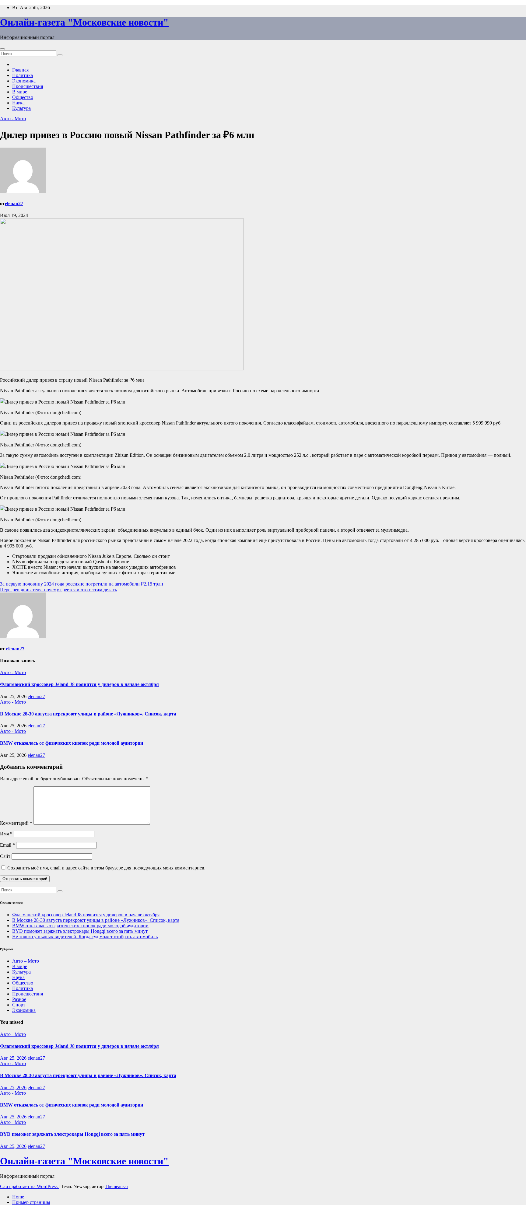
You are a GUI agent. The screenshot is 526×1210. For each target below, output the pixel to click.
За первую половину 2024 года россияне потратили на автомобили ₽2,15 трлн (81, 583)
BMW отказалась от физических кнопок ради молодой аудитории (71, 743)
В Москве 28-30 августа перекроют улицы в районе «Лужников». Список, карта (88, 713)
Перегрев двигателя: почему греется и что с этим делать (58, 589)
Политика (22, 75)
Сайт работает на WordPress (29, 1186)
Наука (18, 102)
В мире (19, 91)
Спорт (18, 1004)
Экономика (24, 80)
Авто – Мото (25, 960)
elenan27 (14, 203)
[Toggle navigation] (2, 49)
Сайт (5, 856)
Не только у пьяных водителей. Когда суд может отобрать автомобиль (85, 936)
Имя (6, 833)
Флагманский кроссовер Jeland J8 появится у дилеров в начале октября (79, 684)
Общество (22, 97)
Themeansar (116, 1186)
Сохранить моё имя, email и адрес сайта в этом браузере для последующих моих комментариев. (106, 867)
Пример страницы (31, 1202)
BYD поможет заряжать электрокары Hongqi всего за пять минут (80, 931)
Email (7, 845)
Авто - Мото (13, 118)
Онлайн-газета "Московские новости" (84, 22)
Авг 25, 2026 (13, 1058)
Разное (19, 999)
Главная (20, 69)
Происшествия (27, 86)
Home (18, 1196)
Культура (21, 108)
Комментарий (16, 823)
